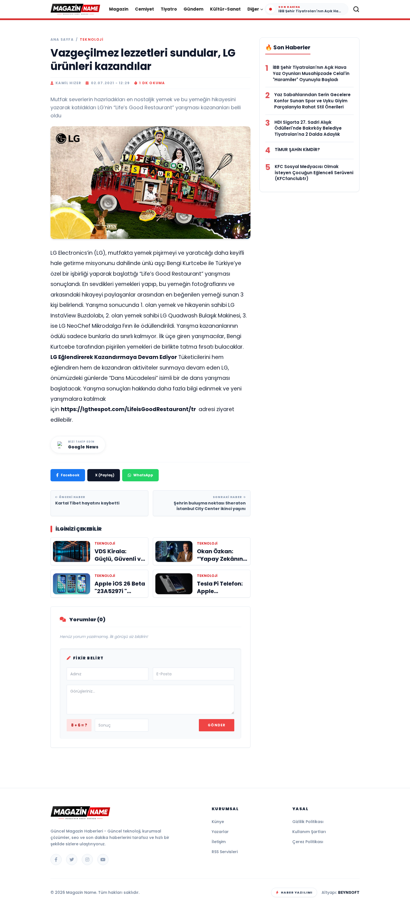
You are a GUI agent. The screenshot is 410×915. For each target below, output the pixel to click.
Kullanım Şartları (309, 831)
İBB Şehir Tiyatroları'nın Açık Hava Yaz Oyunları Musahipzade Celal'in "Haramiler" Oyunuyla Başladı (311, 73)
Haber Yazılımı (296, 892)
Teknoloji (91, 39)
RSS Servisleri (225, 852)
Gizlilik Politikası (308, 821)
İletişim (219, 841)
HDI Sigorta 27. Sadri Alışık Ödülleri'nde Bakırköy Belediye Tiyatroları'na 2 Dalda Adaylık (308, 128)
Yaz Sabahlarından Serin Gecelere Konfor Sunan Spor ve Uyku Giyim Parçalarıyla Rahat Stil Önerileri (312, 101)
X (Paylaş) (104, 475)
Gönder (216, 725)
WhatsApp (143, 475)
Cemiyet (144, 9)
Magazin (118, 9)
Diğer (253, 9)
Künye (218, 821)
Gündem (193, 9)
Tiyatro (169, 9)
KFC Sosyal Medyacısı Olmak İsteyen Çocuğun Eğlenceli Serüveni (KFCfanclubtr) (314, 173)
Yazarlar (220, 831)
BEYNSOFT (349, 892)
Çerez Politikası (307, 841)
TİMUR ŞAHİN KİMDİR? (297, 149)
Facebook (70, 475)
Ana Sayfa (62, 39)
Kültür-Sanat (225, 9)
